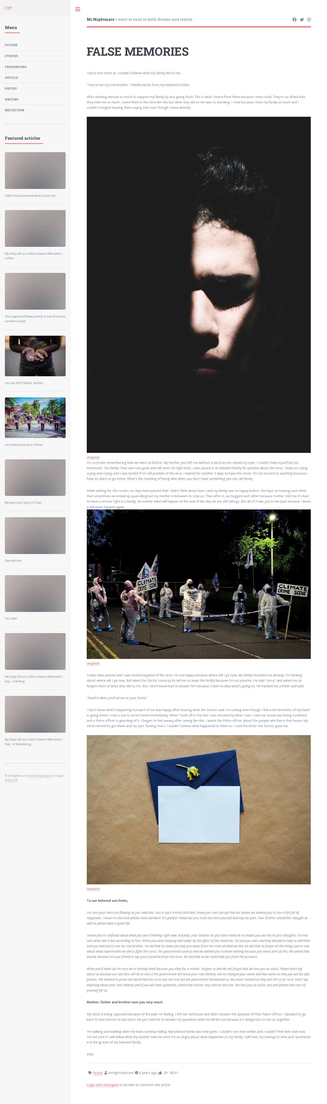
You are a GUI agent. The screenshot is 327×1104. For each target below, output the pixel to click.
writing (11, 99)
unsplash (93, 457)
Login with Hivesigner (103, 1084)
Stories (11, 56)
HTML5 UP (11, 780)
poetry (11, 88)
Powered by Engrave (40, 775)
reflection (14, 110)
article (11, 77)
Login (8, 7)
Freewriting (16, 67)
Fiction (11, 45)
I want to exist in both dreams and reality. (140, 19)
